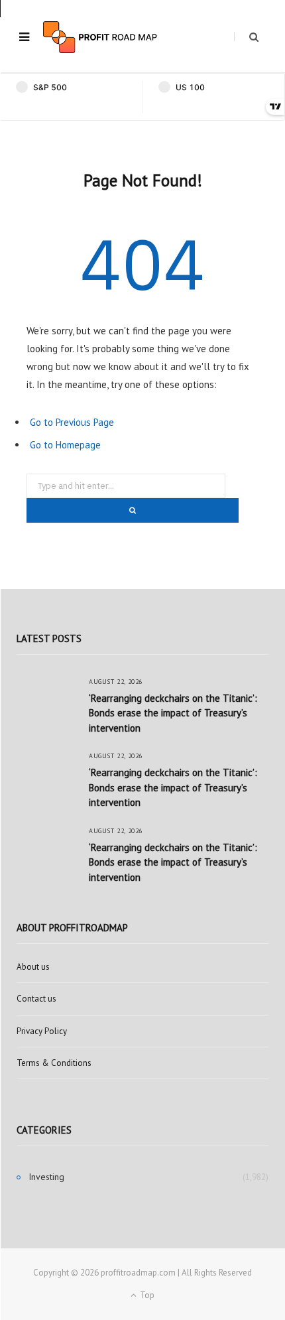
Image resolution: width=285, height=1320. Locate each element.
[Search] (246, 37)
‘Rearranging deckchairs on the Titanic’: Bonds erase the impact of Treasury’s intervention (173, 713)
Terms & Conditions (54, 1063)
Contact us (36, 998)
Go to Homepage (65, 444)
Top (146, 1295)
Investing (46, 1177)
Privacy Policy (42, 1031)
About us (33, 966)
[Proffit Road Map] (100, 37)
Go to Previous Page (72, 422)
